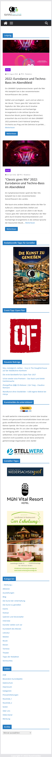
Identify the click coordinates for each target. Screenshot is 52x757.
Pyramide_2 (7, 703)
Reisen (5, 645)
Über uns (6, 711)
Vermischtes (8, 661)
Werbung (6, 719)
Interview (6, 621)
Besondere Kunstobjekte (12, 679)
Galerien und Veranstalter (13, 617)
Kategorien (7, 691)
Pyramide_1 (7, 699)
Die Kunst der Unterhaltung (14, 601)
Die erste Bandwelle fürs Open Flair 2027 (19, 374)
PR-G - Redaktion (26, 74)
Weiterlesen (10, 127)
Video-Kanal (7, 715)
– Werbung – (8, 585)
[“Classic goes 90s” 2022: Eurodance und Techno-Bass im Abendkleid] (26, 153)
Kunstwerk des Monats (12, 629)
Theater (6, 653)
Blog (4, 597)
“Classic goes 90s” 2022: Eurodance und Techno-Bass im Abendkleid (25, 183)
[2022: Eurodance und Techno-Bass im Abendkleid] (26, 53)
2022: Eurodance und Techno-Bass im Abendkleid (25, 80)
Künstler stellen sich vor (12, 625)
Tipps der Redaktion (11, 657)
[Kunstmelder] (5, 23)
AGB (4, 675)
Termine (6, 649)
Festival (6, 613)
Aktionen (6, 589)
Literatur (6, 633)
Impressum (7, 687)
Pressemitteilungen (10, 695)
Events (5, 609)
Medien (6, 637)
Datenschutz (8, 683)
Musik (8, 70)
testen (5, 707)
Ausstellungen (8, 593)
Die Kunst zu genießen (12, 605)
